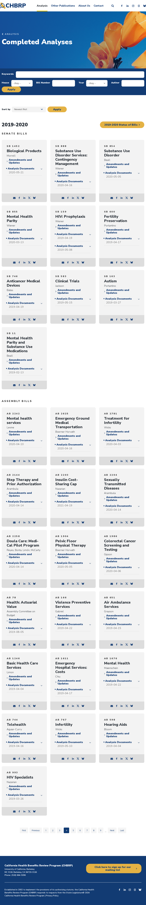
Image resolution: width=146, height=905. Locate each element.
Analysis (42, 5)
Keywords (8, 74)
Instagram (133, 5)
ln (24, 197)
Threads (138, 5)
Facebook (121, 5)
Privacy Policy (52, 895)
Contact (99, 5)
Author (115, 82)
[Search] (112, 6)
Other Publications (63, 5)
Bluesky (144, 5)
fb (19, 197)
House (5, 82)
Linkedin (127, 5)
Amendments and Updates (20, 161)
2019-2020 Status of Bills (121, 124)
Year (81, 82)
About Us (84, 5)
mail (14, 197)
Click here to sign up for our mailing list (113, 868)
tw (29, 197)
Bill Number (43, 82)
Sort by (6, 109)
